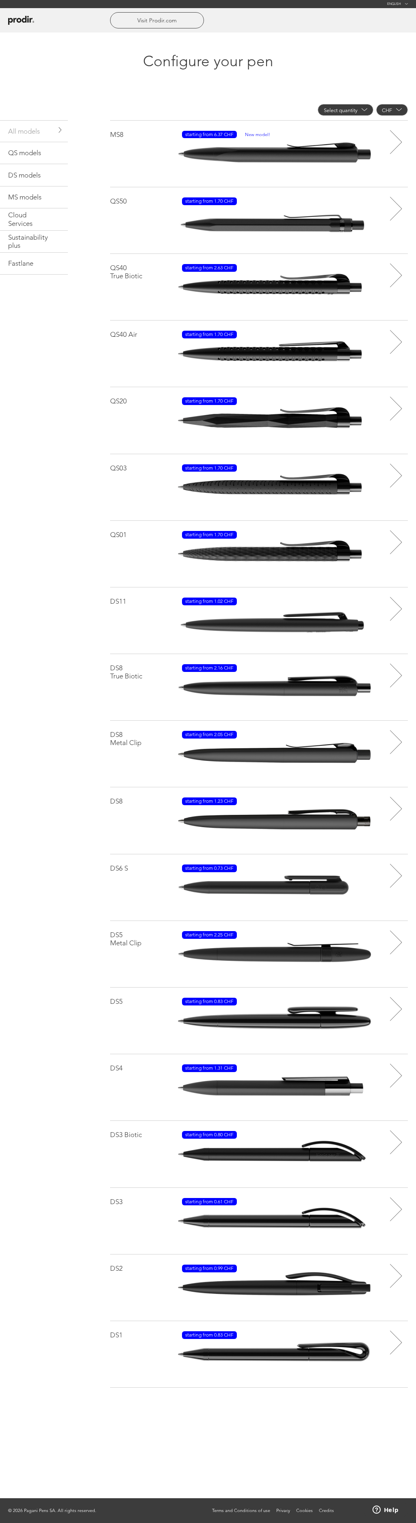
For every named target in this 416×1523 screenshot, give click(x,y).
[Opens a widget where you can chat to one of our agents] (385, 1510)
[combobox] (345, 110)
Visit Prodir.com (157, 20)
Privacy (283, 1510)
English (394, 4)
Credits (326, 1510)
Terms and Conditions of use (241, 1510)
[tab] (34, 131)
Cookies (304, 1510)
